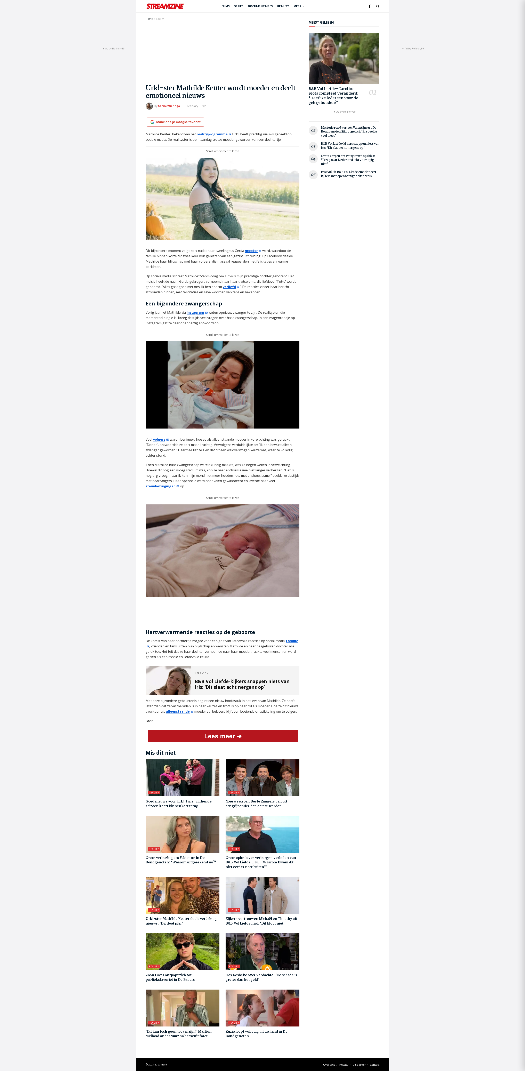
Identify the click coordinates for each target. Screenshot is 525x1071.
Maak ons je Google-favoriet (178, 122)
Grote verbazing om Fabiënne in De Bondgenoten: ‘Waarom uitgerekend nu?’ (181, 860)
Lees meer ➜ (223, 736)
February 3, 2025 (197, 106)
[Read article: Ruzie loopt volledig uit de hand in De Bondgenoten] (262, 1008)
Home (149, 19)
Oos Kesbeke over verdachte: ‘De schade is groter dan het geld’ (261, 978)
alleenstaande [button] (178, 711)
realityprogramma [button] (212, 134)
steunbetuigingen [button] (161, 486)
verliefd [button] (229, 287)
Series (238, 6)
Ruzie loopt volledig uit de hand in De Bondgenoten (257, 1034)
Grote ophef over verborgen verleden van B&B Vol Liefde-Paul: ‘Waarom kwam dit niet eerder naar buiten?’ (261, 862)
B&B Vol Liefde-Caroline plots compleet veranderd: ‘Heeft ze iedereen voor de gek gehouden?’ (333, 96)
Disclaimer (359, 1064)
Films (225, 6)
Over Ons (329, 1064)
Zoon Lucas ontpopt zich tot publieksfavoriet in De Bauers (170, 978)
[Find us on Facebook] (370, 6)
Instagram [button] (195, 312)
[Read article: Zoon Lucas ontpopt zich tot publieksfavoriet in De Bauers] (182, 951)
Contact (374, 1064)
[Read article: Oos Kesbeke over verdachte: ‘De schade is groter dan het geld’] (262, 951)
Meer (297, 6)
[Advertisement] (222, 52)
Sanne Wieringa (169, 106)
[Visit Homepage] (165, 6)
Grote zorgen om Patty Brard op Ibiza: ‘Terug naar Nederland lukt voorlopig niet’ (348, 160)
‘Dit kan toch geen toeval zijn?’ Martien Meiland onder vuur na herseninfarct (178, 1034)
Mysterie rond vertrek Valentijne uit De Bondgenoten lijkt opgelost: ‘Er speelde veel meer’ (349, 131)
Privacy (343, 1064)
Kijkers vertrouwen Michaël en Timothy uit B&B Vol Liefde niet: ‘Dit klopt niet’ (261, 921)
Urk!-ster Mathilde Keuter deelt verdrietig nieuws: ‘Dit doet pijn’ (181, 921)
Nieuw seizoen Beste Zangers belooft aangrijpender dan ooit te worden (256, 804)
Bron (149, 721)
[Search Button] (377, 6)
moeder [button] (251, 250)
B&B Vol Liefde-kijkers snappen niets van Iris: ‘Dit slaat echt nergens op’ (350, 145)
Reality (283, 6)
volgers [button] (159, 439)
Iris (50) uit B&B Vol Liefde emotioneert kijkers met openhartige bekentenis (348, 174)
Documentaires (260, 6)
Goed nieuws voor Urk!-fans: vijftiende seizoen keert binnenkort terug (179, 804)
